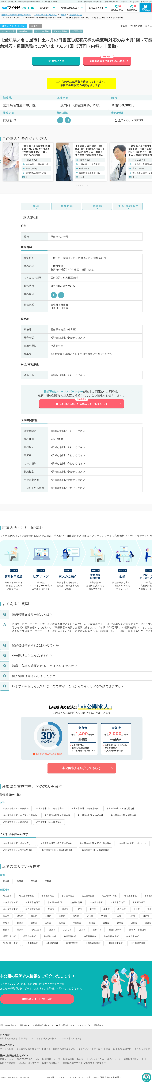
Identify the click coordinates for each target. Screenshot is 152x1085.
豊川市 (136, 909)
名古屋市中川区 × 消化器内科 (120, 808)
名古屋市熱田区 (32, 902)
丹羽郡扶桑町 (29, 936)
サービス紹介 (6, 1049)
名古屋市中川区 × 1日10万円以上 (18, 850)
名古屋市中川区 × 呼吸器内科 (85, 808)
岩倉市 (106, 922)
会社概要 (50, 1077)
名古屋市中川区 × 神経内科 (90, 815)
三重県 (48, 881)
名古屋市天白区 (32, 909)
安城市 (48, 916)
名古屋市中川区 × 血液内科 (15, 822)
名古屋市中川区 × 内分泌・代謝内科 (20, 815)
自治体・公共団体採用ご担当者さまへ (90, 2)
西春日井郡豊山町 (137, 929)
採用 (88, 1077)
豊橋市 (51, 909)
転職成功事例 (124, 1049)
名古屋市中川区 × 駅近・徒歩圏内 (95, 843)
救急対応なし (25, 31)
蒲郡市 (76, 916)
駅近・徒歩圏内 (60, 31)
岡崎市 (65, 909)
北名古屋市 (36, 929)
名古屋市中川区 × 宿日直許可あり (56, 843)
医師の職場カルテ (51, 1063)
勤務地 (97, 205)
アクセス (60, 1077)
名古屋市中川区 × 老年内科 (123, 815)
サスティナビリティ (76, 1077)
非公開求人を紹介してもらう (81, 768)
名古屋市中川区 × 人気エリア (133, 843)
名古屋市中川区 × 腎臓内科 (57, 815)
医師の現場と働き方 (73, 1059)
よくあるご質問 (142, 1049)
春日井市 (121, 909)
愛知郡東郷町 (115, 929)
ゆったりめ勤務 (42, 31)
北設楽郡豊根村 (137, 943)
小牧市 (132, 916)
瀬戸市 (93, 909)
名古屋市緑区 (139, 902)
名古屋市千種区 (26, 895)
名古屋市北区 (68, 895)
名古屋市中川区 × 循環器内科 (50, 808)
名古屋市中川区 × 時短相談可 (95, 850)
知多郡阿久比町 (111, 936)
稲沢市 (146, 916)
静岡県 (20, 881)
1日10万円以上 (8, 31)
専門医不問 (77, 31)
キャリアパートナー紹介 (90, 1049)
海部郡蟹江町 (70, 936)
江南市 (118, 916)
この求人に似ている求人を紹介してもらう (83, 403)
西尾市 (62, 916)
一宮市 (79, 909)
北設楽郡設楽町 (93, 943)
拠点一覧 (124, 2)
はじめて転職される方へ (28, 1049)
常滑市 (104, 916)
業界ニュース (114, 1059)
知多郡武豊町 (52, 943)
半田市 (106, 909)
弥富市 (52, 929)
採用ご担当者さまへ (112, 2)
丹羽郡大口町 (9, 936)
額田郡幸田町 (72, 943)
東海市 (20, 922)
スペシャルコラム (95, 1059)
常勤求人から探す (9, 1038)
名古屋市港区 (76, 902)
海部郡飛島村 (90, 936)
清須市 (20, 929)
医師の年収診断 (8, 1063)
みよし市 (67, 929)
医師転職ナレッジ (51, 1059)
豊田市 (34, 916)
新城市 (6, 922)
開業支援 (97, 1025)
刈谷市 (20, 916)
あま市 (82, 929)
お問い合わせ (66, 1025)
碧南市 (6, 916)
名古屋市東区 (47, 895)
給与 (36, 205)
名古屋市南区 (96, 902)
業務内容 (67, 205)
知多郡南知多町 (10, 943)
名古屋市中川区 (75, 15)
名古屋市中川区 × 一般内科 (15, 808)
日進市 (134, 922)
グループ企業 (98, 1077)
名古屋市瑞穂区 (10, 902)
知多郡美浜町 (31, 943)
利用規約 (23, 1025)
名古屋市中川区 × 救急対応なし (18, 843)
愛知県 (63, 15)
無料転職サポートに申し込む (37, 999)
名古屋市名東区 (10, 909)
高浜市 (92, 922)
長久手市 (97, 929)
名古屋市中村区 (109, 895)
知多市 (48, 922)
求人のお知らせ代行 (29, 1063)
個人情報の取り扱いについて (44, 1025)
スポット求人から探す (71, 1038)
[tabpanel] (28, 162)
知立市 (62, 922)
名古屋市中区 (130, 895)
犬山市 (90, 916)
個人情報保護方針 (114, 1077)
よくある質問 (134, 2)
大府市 (34, 922)
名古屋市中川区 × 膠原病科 (49, 822)
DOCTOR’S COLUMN (27, 1059)
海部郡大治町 (49, 936)
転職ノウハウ (6, 1059)
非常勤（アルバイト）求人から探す (39, 1038)
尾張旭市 (77, 922)
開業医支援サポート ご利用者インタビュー (84, 1063)
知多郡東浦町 (132, 936)
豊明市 (120, 922)
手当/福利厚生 (128, 205)
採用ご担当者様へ (7, 1025)
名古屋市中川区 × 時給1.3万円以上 (58, 850)
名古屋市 (7, 895)
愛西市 (6, 929)
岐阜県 (6, 881)
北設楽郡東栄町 (115, 943)
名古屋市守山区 (117, 902)
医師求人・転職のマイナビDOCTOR (16, 15)
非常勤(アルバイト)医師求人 (45, 15)
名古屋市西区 (88, 895)
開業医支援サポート (134, 1059)
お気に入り (58, 60)
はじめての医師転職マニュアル (59, 1049)
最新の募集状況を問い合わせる (107, 61)
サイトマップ (83, 1025)
